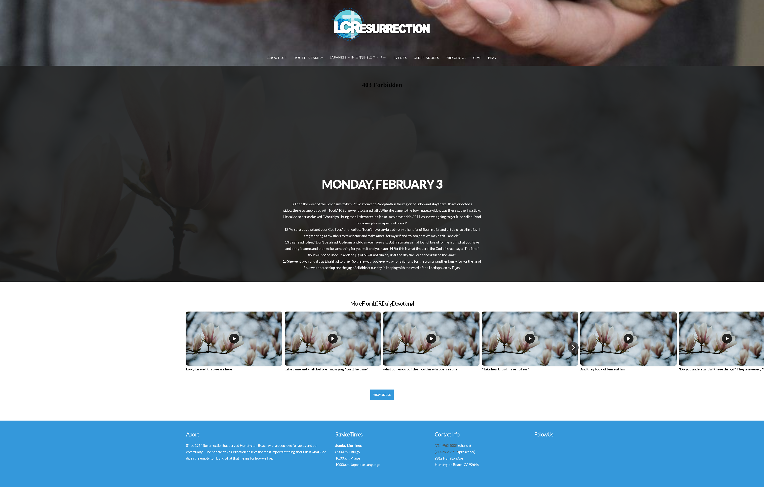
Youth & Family (308, 57)
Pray (492, 57)
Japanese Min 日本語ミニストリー (358, 57)
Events (400, 57)
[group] (234, 345)
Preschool (456, 57)
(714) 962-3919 (446, 452)
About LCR (277, 57)
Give (477, 57)
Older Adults (426, 57)
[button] (573, 347)
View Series (382, 394)
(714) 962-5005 (446, 445)
